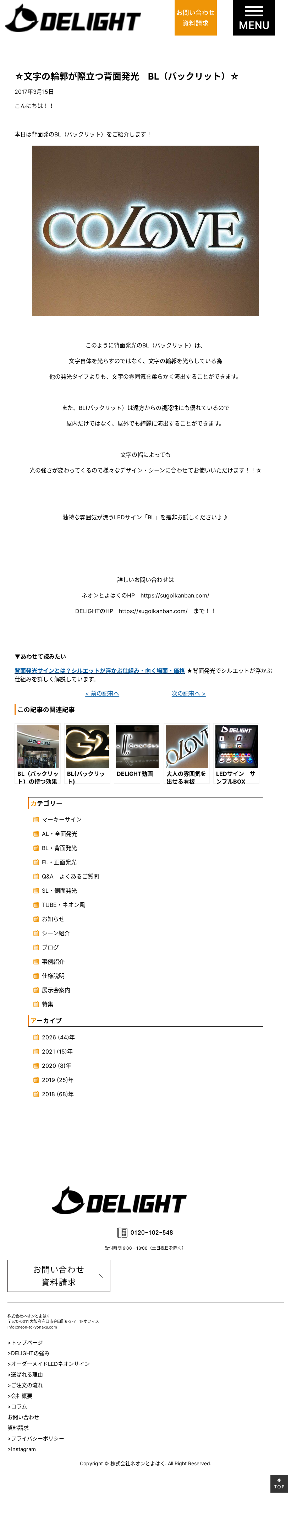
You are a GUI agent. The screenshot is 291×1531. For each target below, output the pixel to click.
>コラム (17, 1406)
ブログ (50, 947)
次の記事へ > (189, 693)
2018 (48, 1094)
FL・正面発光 (59, 862)
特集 (47, 1004)
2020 (49, 1065)
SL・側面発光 (59, 890)
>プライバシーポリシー (35, 1438)
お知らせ (53, 919)
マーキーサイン (62, 819)
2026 (49, 1037)
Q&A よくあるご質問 (70, 876)
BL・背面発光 (59, 847)
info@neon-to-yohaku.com (32, 1327)
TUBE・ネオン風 (63, 904)
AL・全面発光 (59, 833)
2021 (48, 1051)
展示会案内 (56, 990)
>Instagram (21, 1449)
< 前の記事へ (102, 693)
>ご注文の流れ (25, 1385)
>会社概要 (19, 1395)
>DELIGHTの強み (28, 1353)
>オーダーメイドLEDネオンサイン (48, 1363)
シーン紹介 (56, 933)
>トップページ (25, 1342)
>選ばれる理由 (25, 1374)
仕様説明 (53, 975)
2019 (48, 1079)
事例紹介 (53, 961)
